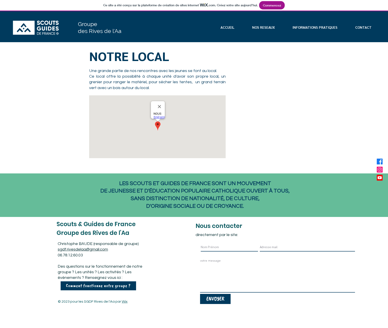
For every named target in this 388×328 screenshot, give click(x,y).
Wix (125, 301)
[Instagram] (380, 170)
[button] (315, 27)
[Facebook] (380, 161)
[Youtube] (380, 178)
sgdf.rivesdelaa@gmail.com (83, 249)
